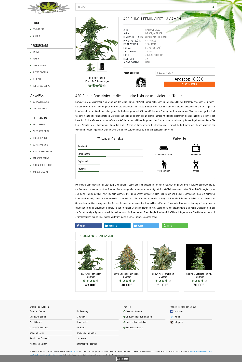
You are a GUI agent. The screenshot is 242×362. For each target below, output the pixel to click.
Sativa (36, 52)
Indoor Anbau (39, 108)
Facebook (178, 311)
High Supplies (39, 138)
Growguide (82, 316)
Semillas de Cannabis (40, 338)
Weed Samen (36, 322)
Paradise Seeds (40, 158)
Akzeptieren (122, 359)
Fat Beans (81, 327)
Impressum (82, 338)
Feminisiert (38, 29)
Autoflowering (40, 72)
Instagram (178, 322)
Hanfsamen (74, 351)
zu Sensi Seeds (189, 84)
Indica (35, 59)
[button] (88, 225)
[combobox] (185, 73)
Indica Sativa (39, 65)
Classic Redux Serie (39, 327)
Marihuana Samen (38, 316)
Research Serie (37, 333)
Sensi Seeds (38, 124)
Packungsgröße (131, 73)
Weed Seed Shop (40, 131)
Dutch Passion (40, 145)
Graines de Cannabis (86, 333)
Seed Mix (36, 79)
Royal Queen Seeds (42, 151)
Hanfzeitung (82, 311)
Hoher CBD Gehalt (41, 86)
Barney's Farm (40, 172)
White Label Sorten (38, 344)
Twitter (176, 316)
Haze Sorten (82, 322)
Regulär (36, 36)
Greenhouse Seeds (42, 165)
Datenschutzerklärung (87, 344)
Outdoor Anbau (40, 102)
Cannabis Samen (37, 311)
